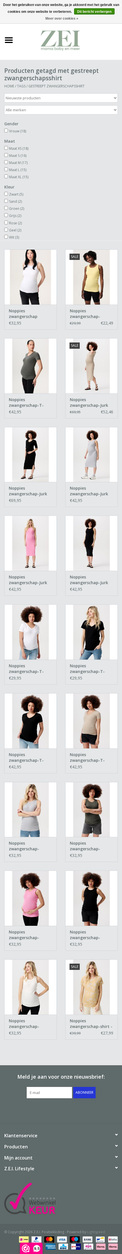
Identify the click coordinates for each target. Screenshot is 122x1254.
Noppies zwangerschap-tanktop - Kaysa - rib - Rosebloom (30, 935)
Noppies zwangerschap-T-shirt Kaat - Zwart (88, 668)
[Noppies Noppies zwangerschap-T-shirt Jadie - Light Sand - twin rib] (91, 720)
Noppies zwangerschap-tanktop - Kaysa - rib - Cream (30, 1023)
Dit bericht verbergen (94, 12)
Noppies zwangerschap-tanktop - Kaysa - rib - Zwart (91, 935)
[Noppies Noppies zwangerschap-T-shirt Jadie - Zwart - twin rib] (30, 720)
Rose (15, 223)
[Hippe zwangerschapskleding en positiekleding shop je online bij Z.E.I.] (70, 39)
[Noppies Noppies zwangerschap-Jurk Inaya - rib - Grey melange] (91, 454)
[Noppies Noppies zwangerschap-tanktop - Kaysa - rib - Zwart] (91, 898)
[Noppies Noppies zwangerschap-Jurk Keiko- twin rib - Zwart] (30, 454)
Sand (15, 201)
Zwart (16, 194)
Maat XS (18, 148)
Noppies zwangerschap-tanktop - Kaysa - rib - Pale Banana (91, 313)
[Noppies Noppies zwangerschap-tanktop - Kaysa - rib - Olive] (91, 809)
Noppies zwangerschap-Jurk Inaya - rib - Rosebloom (28, 580)
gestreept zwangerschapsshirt (56, 86)
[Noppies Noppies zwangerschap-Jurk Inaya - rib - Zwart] (91, 543)
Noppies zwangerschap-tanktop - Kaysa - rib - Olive (91, 846)
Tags (21, 86)
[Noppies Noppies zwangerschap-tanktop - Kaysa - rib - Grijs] (30, 809)
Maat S (17, 155)
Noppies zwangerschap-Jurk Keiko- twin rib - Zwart (28, 491)
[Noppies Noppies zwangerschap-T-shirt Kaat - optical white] (30, 632)
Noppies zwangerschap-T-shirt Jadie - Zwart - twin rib (28, 757)
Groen (16, 208)
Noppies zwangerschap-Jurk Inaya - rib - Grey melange (89, 491)
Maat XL (18, 177)
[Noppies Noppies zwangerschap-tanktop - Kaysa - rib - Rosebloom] (30, 898)
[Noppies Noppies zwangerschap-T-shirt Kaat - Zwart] (91, 632)
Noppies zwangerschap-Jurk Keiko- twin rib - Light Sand (91, 402)
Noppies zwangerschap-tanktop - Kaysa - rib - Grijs (30, 846)
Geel (15, 230)
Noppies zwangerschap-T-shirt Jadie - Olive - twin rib (27, 402)
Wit (14, 237)
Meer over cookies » (61, 18)
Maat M (18, 162)
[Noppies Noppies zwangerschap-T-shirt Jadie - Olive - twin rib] (30, 365)
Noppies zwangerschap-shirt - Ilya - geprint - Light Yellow (91, 1023)
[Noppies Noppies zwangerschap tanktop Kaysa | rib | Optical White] (30, 277)
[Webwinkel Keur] (61, 1198)
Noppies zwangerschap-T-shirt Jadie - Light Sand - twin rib (87, 757)
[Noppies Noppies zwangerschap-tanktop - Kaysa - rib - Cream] (30, 987)
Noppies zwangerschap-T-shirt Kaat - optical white (28, 668)
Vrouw (17, 131)
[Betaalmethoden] (23, 1239)
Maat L (17, 169)
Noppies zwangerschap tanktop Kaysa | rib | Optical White (30, 313)
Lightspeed (96, 1232)
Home (9, 86)
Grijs (15, 215)
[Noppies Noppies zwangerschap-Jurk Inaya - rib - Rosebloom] (30, 543)
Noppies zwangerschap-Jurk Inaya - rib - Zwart (89, 580)
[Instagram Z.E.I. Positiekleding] (81, 1110)
